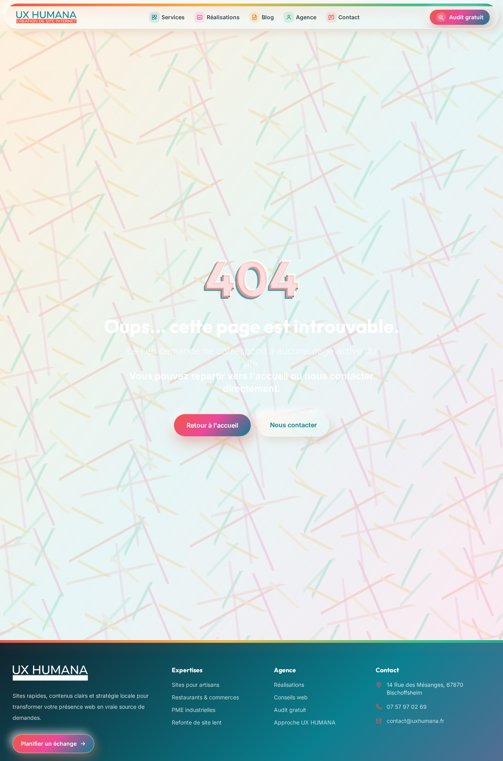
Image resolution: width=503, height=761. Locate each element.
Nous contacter (293, 425)
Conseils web (291, 697)
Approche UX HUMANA (305, 722)
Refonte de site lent (197, 722)
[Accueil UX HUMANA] (46, 17)
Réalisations (289, 684)
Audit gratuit (290, 709)
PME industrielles (193, 709)
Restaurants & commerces (205, 697)
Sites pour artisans (195, 684)
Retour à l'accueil (212, 425)
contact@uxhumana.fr (415, 720)
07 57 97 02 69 (407, 706)
